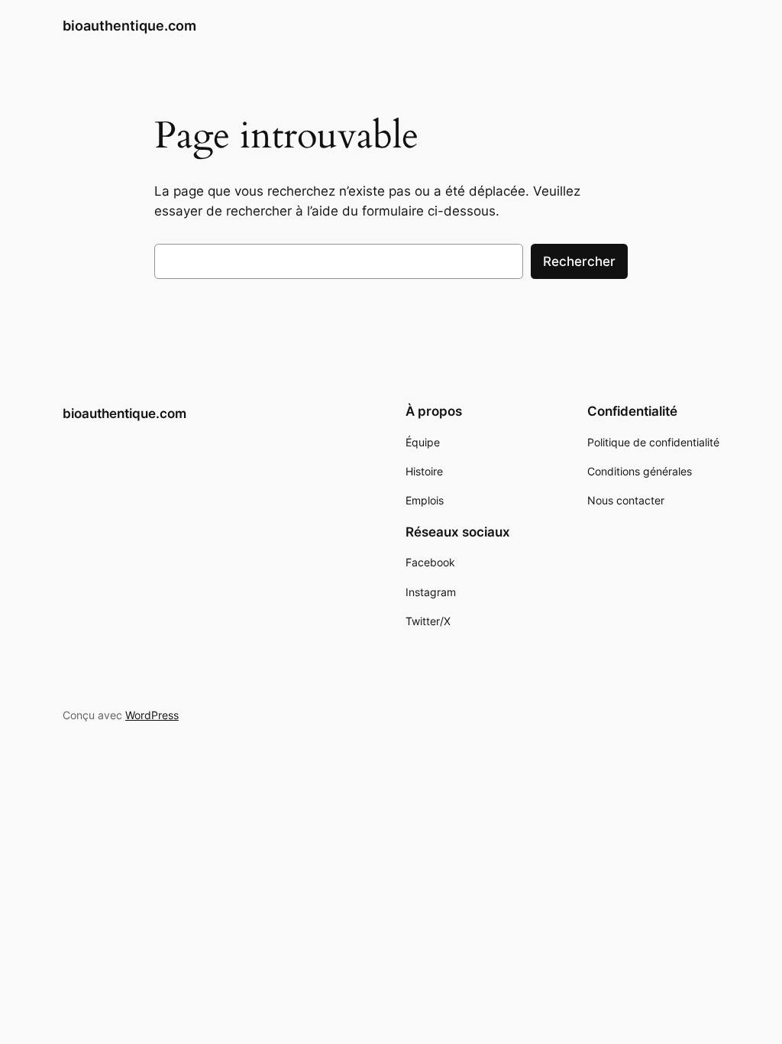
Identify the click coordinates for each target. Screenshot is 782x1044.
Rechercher (579, 261)
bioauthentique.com (129, 26)
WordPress (152, 714)
